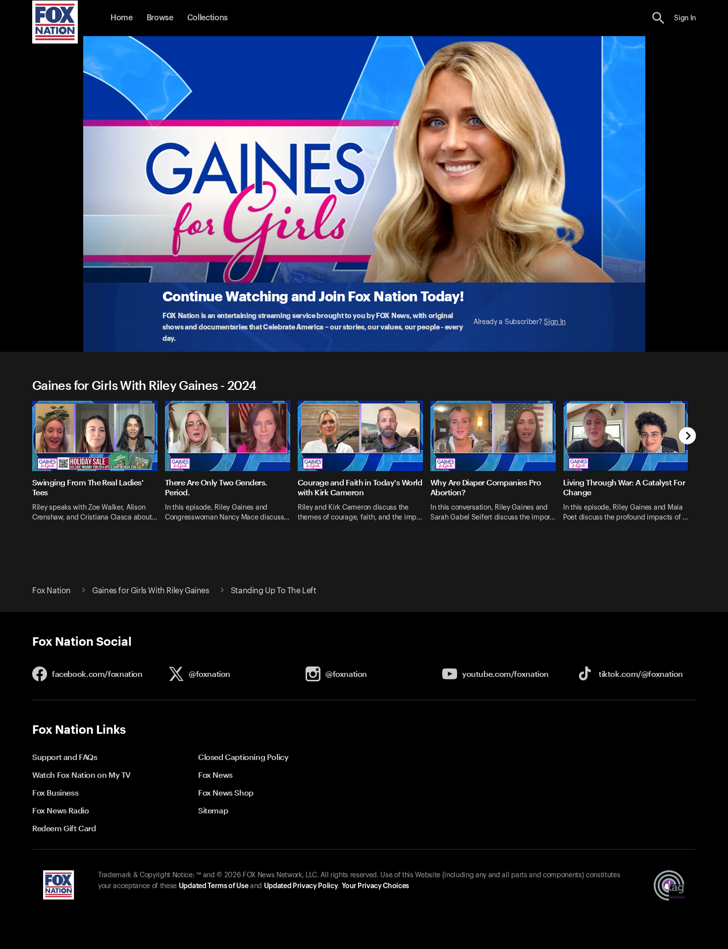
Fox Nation (51, 591)
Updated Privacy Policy (301, 886)
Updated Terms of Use (213, 886)
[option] (98, 467)
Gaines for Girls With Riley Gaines (150, 591)
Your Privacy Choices (375, 886)
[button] (658, 18)
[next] (687, 436)
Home (121, 18)
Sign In (555, 322)
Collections (207, 18)
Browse (160, 18)
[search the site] (658, 18)
